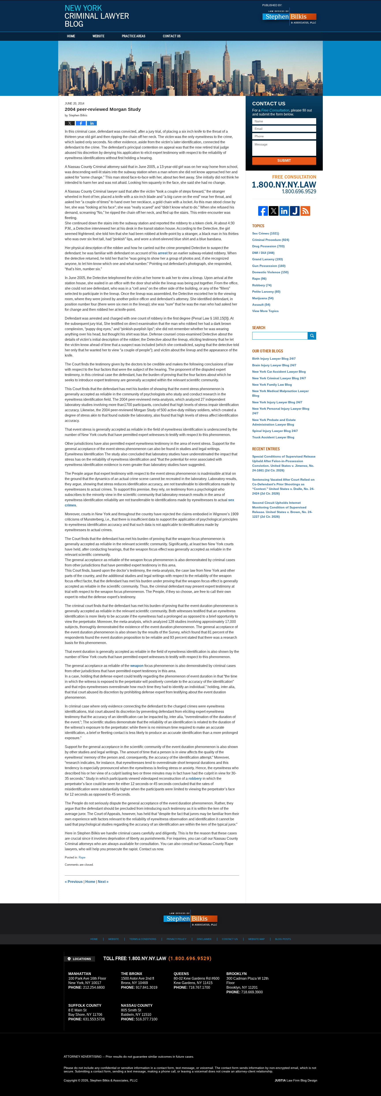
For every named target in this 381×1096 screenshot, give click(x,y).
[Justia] (294, 211)
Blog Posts (283, 939)
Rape (82, 857)
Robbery (262, 285)
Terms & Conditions (142, 939)
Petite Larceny (266, 291)
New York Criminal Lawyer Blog (97, 16)
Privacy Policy (176, 939)
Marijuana (263, 298)
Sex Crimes (265, 233)
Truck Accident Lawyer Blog (273, 437)
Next (103, 882)
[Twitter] (273, 211)
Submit (284, 160)
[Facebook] (263, 211)
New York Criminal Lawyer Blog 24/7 (279, 378)
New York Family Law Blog (272, 384)
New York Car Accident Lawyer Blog (279, 371)
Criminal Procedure (270, 240)
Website (98, 36)
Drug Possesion (268, 246)
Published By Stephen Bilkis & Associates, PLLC (289, 15)
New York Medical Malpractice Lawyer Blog (280, 393)
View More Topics (265, 311)
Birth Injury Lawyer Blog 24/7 (274, 358)
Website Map (256, 939)
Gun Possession (269, 266)
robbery (195, 778)
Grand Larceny (267, 259)
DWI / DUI (263, 253)
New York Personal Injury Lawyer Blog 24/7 (280, 411)
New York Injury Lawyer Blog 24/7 (277, 402)
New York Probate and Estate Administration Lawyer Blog (274, 422)
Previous (74, 882)
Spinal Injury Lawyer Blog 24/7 (275, 431)
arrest (163, 253)
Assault (261, 304)
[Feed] (305, 211)
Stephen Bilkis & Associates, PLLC (114, 1080)
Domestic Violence (270, 272)
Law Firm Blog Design (296, 1080)
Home (71, 36)
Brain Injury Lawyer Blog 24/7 (274, 365)
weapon (136, 666)
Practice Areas (133, 36)
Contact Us (172, 36)
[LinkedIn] (284, 211)
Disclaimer (204, 939)
